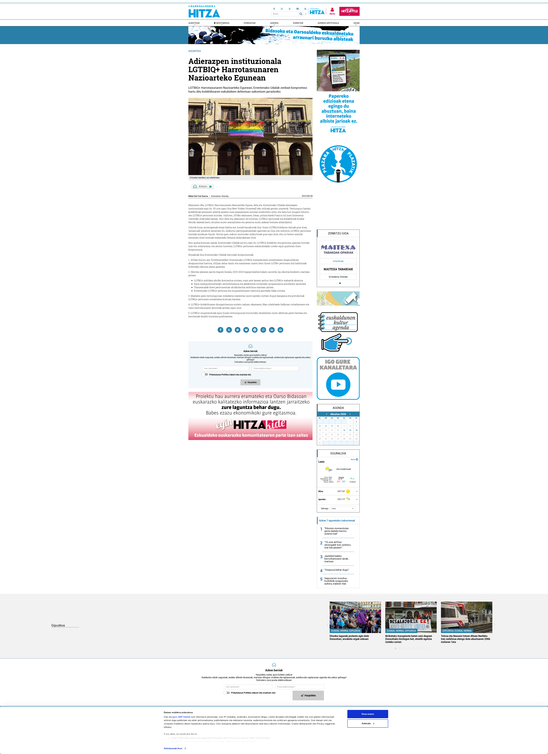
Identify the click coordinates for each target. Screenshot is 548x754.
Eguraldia (338, 453)
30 (340, 422)
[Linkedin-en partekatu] (272, 330)
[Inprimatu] (280, 330)
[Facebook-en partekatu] (220, 330)
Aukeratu (366, 723)
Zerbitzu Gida (338, 233)
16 (356, 430)
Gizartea (194, 51)
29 (334, 422)
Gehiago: (325, 508)
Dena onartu (368, 714)
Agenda (274, 23)
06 (308, 196)
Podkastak (250, 23)
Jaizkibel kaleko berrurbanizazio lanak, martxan (336, 559)
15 (350, 430)
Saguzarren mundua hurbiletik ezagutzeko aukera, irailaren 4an (336, 581)
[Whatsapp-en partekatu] (263, 330)
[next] (350, 414)
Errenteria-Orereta (219, 196)
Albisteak (194, 23)
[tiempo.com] (357, 459)
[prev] (326, 414)
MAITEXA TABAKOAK (338, 269)
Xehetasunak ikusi (173, 748)
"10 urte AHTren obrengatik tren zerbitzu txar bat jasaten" (337, 545)
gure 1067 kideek (181, 717)
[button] (342, 508)
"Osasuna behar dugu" (336, 569)
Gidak (356, 23)
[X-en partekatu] (229, 330)
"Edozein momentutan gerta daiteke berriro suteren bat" (336, 531)
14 (344, 430)
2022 (304, 196)
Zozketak (298, 23)
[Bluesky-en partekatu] (246, 330)
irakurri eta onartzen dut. (230, 375)
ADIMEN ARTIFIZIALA (328, 23)
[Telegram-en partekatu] (255, 330)
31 (346, 422)
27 (322, 422)
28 (311, 196)
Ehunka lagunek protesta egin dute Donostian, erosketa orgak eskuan (349, 637)
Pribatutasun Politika (219, 375)
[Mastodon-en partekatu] (237, 330)
